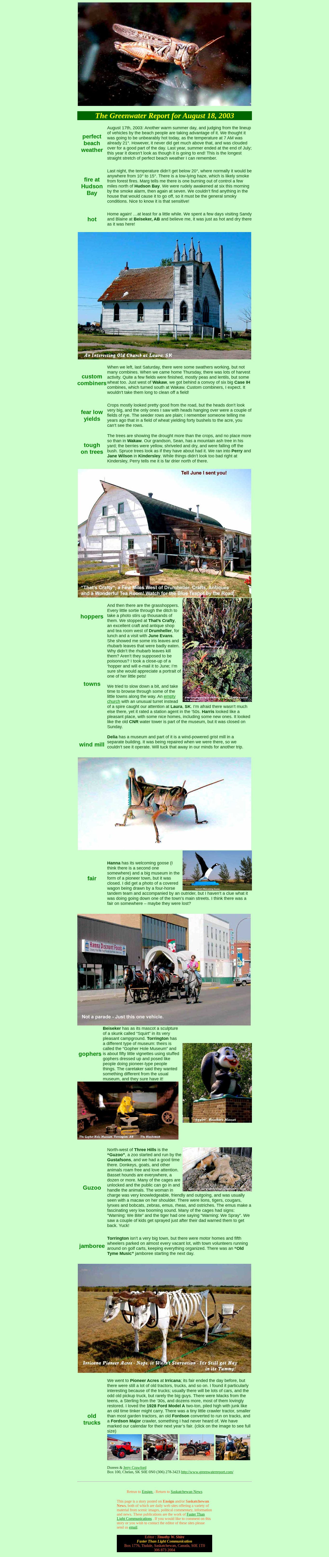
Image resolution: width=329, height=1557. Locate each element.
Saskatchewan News (186, 1492)
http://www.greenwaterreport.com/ (207, 1472)
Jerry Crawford (134, 1468)
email (133, 1527)
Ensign (147, 1492)
